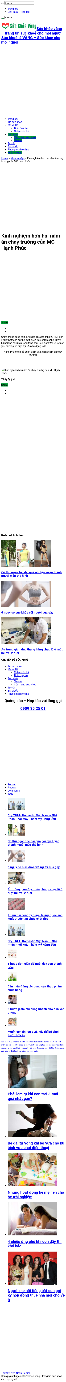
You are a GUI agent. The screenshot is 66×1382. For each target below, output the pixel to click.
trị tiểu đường (54, 1048)
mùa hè (8, 1051)
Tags (10, 793)
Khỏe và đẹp (15, 152)
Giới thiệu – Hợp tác (18, 11)
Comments (14, 790)
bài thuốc (29, 1045)
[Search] (2, 3)
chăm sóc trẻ (38, 1042)
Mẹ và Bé (13, 125)
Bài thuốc (13, 146)
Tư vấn (11, 143)
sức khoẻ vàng (6, 1042)
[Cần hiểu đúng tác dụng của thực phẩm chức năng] (12, 980)
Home (4, 158)
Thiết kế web (8, 1373)
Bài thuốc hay (16, 1051)
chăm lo (22, 1045)
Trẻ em (18, 140)
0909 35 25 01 (33, 708)
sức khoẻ (55, 1045)
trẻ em (35, 1045)
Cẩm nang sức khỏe (25, 137)
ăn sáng (45, 1048)
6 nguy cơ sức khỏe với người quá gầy (27, 612)
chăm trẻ (15, 1045)
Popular (12, 787)
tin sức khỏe (28, 1042)
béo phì (48, 1045)
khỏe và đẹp (18, 1042)
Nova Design (23, 1373)
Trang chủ (13, 8)
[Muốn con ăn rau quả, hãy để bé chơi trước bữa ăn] (12, 1025)
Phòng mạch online (18, 149)
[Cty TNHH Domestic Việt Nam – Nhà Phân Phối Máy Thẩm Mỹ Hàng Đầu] (16, 934)
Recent (12, 784)
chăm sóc (53, 1042)
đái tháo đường (36, 1048)
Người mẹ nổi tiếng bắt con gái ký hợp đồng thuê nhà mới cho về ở (36, 1295)
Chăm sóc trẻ (21, 131)
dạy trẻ (46, 1042)
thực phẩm (34, 1051)
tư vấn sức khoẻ (14, 1048)
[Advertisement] (33, 81)
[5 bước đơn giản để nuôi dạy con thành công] (12, 957)
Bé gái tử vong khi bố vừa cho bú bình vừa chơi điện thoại (36, 1145)
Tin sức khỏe (15, 122)
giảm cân (25, 1051)
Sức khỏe (13, 134)
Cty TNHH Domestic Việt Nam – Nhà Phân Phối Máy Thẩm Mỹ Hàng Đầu (32, 817)
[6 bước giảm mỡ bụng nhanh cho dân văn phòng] (12, 1002)
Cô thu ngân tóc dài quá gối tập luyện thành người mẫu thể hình (33, 843)
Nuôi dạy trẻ (21, 128)
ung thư (42, 1045)
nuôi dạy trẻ (25, 1048)
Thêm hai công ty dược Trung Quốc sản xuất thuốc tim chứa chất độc (35, 917)
